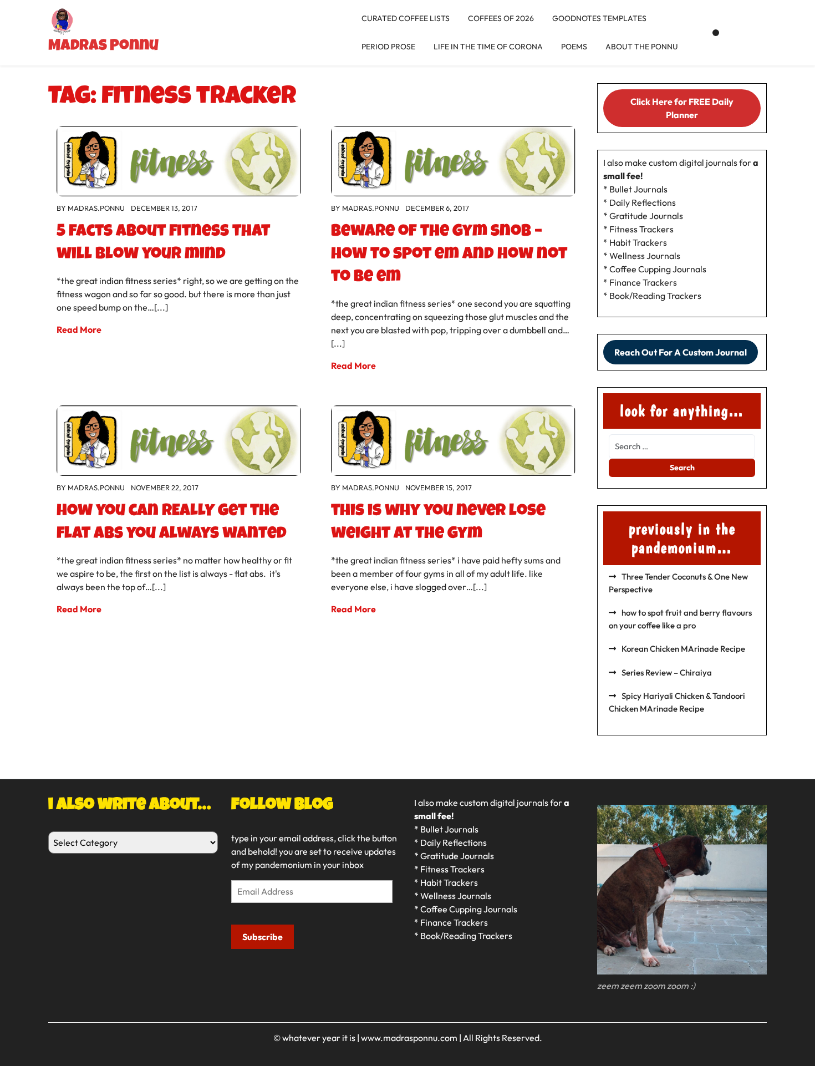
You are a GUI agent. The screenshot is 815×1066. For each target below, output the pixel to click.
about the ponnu (641, 47)
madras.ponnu (96, 208)
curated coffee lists (405, 18)
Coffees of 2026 (501, 18)
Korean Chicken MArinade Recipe (683, 648)
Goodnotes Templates (599, 18)
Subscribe (262, 936)
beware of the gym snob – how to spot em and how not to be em (449, 255)
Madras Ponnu (103, 46)
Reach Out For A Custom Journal (680, 352)
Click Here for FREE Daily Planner (681, 108)
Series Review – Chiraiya (667, 672)
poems (574, 47)
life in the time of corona (488, 47)
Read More (79, 329)
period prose (388, 47)
